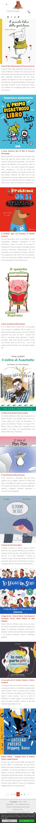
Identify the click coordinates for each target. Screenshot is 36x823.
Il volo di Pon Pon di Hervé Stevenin (13, 475)
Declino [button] (9, 821)
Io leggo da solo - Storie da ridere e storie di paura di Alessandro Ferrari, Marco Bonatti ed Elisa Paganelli (18, 618)
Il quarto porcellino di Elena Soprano (13, 324)
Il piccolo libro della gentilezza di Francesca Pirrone (18, 66)
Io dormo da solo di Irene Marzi (11, 545)
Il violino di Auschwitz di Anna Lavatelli (14, 413)
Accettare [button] (26, 821)
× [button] (34, 813)
